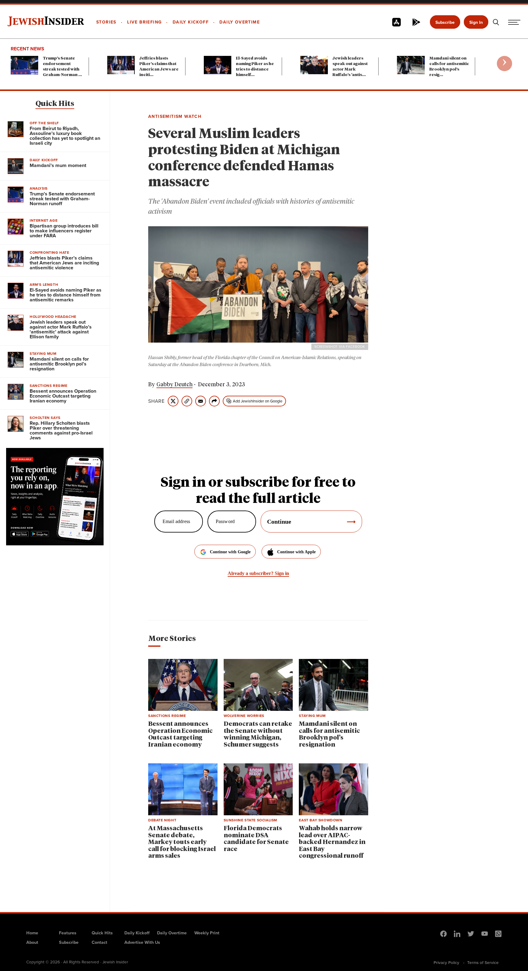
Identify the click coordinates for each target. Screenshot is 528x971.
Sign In (476, 22)
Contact (99, 942)
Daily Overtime (172, 932)
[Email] (200, 401)
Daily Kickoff (136, 932)
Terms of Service (483, 962)
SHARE (156, 401)
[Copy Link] (187, 401)
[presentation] (504, 63)
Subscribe (445, 22)
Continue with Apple (296, 552)
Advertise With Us (142, 942)
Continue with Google (230, 552)
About (32, 942)
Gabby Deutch (174, 384)
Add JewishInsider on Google (257, 401)
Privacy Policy (446, 962)
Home (32, 932)
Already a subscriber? (258, 573)
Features (67, 932)
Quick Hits (54, 103)
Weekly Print (206, 932)
